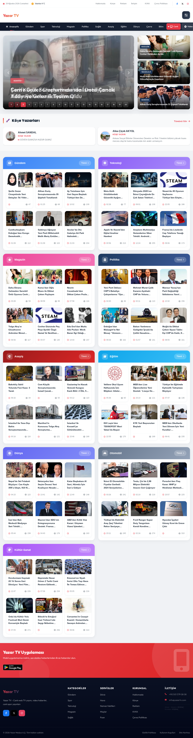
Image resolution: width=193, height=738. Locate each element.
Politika (85, 26)
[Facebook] (177, 4)
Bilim (161, 26)
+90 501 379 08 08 (178, 694)
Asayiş (111, 26)
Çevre (149, 26)
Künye (112, 4)
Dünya (136, 26)
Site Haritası (184, 732)
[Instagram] (187, 4)
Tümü (84, 163)
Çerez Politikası (161, 4)
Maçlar (103, 711)
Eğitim (124, 26)
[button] (129, 73)
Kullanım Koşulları (167, 732)
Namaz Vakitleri (107, 706)
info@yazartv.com (177, 700)
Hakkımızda (100, 4)
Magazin (71, 26)
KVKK (147, 4)
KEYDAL (180, 707)
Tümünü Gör (180, 121)
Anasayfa (14, 26)
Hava (102, 700)
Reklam (123, 4)
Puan (102, 717)
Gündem (29, 26)
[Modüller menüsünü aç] (186, 15)
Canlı (176, 26)
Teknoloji (56, 26)
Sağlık (98, 26)
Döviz (102, 694)
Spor (42, 26)
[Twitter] (182, 4)
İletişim (134, 4)
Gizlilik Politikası (149, 732)
